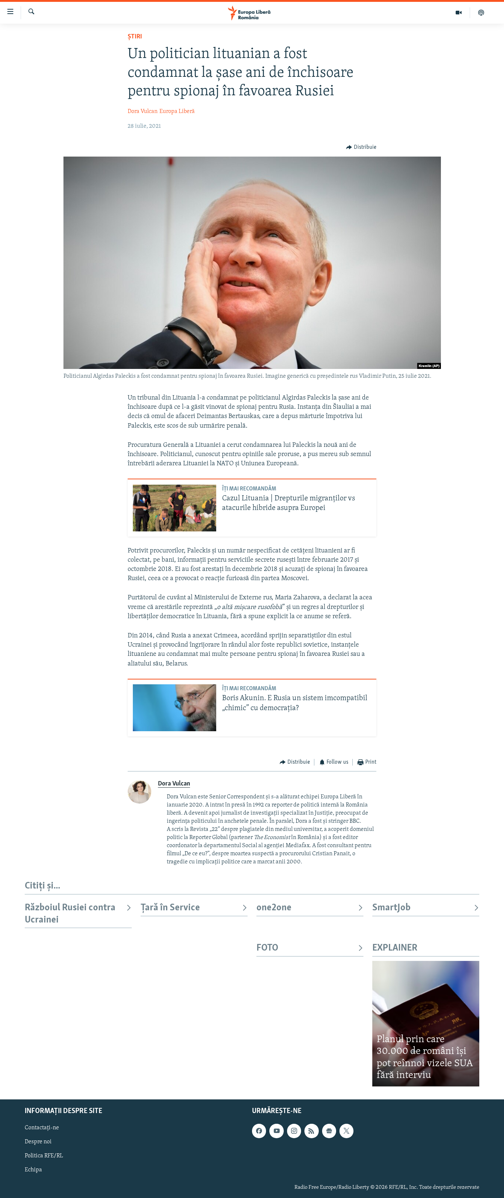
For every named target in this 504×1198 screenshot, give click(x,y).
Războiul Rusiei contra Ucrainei (70, 914)
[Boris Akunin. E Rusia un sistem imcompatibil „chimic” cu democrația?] (174, 707)
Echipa (33, 1170)
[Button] (361, 147)
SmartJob (391, 908)
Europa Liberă (177, 111)
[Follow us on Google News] (329, 1131)
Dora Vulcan (143, 111)
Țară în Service (170, 908)
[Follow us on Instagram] (294, 1131)
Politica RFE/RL (44, 1156)
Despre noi (38, 1142)
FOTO (267, 948)
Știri (135, 37)
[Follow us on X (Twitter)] (346, 1131)
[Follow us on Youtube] (276, 1131)
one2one (273, 908)
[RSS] (311, 1131)
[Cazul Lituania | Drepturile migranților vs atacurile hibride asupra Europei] (174, 508)
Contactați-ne (42, 1128)
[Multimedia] (459, 12)
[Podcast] (481, 12)
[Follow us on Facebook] (259, 1131)
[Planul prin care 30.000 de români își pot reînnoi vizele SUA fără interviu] (425, 1023)
